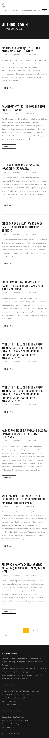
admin (5, 55)
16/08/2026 (17, 362)
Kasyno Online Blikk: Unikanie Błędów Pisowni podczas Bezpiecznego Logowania (24, 433)
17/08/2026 (17, 55)
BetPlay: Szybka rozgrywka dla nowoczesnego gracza (21, 166)
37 (6, 635)
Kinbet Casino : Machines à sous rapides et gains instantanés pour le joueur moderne (24, 285)
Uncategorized (30, 55)
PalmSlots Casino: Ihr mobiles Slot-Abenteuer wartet (24, 108)
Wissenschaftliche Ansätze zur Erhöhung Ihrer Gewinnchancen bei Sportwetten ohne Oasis (23, 499)
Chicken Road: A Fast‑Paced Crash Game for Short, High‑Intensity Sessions (22, 227)
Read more (8, 88)
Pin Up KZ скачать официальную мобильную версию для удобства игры (23, 567)
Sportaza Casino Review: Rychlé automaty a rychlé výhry (21, 49)
